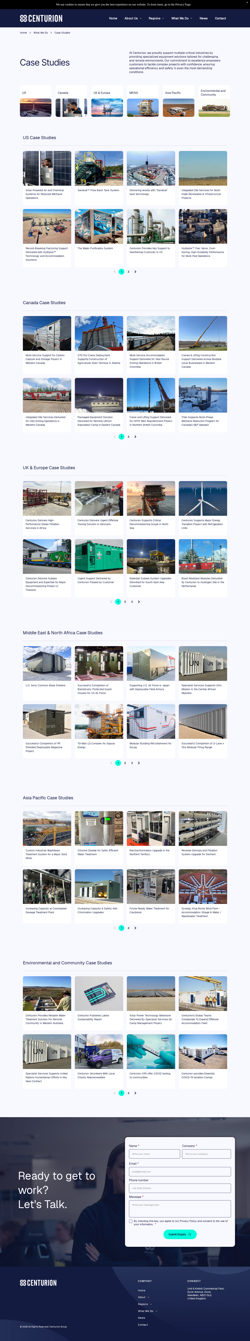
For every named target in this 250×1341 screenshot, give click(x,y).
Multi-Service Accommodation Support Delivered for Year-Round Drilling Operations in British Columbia (149, 361)
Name (133, 1146)
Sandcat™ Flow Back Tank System (98, 190)
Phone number (139, 1180)
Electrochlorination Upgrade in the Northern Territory (149, 852)
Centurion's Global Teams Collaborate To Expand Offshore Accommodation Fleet (200, 1019)
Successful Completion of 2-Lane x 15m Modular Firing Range (203, 745)
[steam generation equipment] (99, 556)
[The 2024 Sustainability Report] (99, 993)
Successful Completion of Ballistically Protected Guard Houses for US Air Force (94, 689)
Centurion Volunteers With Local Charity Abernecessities (96, 1075)
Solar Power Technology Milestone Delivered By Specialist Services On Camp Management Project (151, 1019)
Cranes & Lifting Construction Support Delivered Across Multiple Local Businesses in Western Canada (201, 361)
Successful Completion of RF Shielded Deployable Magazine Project (44, 747)
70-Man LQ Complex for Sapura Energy (96, 745)
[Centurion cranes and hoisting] (203, 333)
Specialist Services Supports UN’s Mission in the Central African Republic (201, 689)
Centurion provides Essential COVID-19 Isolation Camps (198, 1075)
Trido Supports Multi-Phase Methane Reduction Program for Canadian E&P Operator (200, 421)
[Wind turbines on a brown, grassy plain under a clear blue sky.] (203, 168)
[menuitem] (113, 18)
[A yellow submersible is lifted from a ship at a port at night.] (151, 556)
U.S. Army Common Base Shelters (45, 685)
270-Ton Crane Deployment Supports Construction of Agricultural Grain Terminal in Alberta (99, 359)
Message (135, 1197)
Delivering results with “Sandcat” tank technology (149, 192)
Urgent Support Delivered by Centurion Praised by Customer (96, 580)
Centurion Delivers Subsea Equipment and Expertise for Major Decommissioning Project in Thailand (46, 584)
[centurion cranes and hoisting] (151, 395)
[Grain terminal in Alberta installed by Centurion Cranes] (99, 333)
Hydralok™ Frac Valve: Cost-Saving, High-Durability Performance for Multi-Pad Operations (203, 252)
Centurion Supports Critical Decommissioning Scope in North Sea (149, 524)
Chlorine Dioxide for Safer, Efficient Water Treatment (98, 852)
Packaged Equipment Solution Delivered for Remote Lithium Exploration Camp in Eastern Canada (99, 421)
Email (133, 1164)
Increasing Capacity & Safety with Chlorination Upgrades (97, 910)
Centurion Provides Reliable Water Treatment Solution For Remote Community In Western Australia (46, 1019)
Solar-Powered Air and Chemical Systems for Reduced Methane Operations (45, 194)
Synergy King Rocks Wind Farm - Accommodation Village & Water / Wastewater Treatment (201, 912)
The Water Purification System (95, 248)
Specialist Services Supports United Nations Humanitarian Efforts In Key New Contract (47, 1077)
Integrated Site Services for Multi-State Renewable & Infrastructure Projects (201, 194)
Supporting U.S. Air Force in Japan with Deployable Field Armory (149, 687)
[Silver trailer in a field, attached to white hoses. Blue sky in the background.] (47, 333)
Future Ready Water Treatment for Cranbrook (149, 910)
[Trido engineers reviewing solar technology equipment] (47, 168)
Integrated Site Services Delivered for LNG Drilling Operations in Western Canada (45, 421)
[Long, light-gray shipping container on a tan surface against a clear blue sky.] (203, 721)
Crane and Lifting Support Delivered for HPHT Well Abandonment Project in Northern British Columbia (151, 421)
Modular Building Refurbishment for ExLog (150, 745)
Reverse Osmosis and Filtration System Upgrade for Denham (199, 852)
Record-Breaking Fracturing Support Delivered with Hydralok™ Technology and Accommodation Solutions (47, 254)
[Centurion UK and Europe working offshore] (151, 498)
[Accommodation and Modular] (151, 333)
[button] (180, 1234)
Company (188, 1146)
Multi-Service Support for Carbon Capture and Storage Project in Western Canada (45, 359)
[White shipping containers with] (203, 663)
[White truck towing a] (99, 226)
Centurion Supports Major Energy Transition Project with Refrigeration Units (202, 524)
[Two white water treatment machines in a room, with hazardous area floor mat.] (151, 828)
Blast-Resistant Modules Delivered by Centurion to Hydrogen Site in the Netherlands (203, 582)
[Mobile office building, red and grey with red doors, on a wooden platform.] (47, 395)
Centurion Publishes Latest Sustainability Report (93, 1017)
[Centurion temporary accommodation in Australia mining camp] (203, 1051)
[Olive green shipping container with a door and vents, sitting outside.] (47, 721)
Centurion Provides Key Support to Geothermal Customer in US (150, 250)
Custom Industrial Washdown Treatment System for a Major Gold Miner (46, 854)
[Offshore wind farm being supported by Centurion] (203, 498)
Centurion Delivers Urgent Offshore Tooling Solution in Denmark (98, 522)
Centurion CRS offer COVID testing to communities (150, 1075)
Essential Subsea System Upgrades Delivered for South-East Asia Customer (150, 582)
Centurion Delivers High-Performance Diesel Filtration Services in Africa (42, 524)
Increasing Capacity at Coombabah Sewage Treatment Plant (46, 910)
